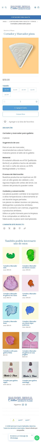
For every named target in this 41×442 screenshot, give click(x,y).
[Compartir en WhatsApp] (14, 228)
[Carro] (38, 7)
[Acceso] (35, 7)
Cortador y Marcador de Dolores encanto (29, 267)
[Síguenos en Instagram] (23, 405)
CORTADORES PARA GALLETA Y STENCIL (22, 21)
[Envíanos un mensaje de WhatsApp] (36, 437)
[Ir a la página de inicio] (20, 8)
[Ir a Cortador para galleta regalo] (11, 370)
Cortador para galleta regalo (10, 381)
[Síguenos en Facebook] (26, 405)
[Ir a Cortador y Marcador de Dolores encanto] (30, 255)
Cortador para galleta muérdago (29, 381)
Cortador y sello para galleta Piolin (10, 352)
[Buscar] (5, 7)
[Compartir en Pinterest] (19, 228)
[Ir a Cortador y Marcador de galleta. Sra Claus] (11, 283)
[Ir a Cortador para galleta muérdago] (30, 370)
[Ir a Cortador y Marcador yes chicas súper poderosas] (30, 311)
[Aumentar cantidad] (36, 101)
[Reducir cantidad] (4, 101)
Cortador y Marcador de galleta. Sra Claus (10, 294)
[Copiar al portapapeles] (24, 228)
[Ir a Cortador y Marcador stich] (11, 255)
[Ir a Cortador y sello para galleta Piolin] (11, 340)
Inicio (5, 21)
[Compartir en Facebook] (4, 228)
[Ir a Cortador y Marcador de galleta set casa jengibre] (30, 340)
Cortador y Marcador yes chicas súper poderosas (29, 323)
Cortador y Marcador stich (10, 267)
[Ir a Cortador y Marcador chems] (30, 283)
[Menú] (2, 7)
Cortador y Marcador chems (29, 294)
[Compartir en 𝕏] (9, 228)
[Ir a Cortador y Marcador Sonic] (11, 311)
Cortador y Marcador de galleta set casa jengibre (29, 352)
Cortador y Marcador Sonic (10, 322)
